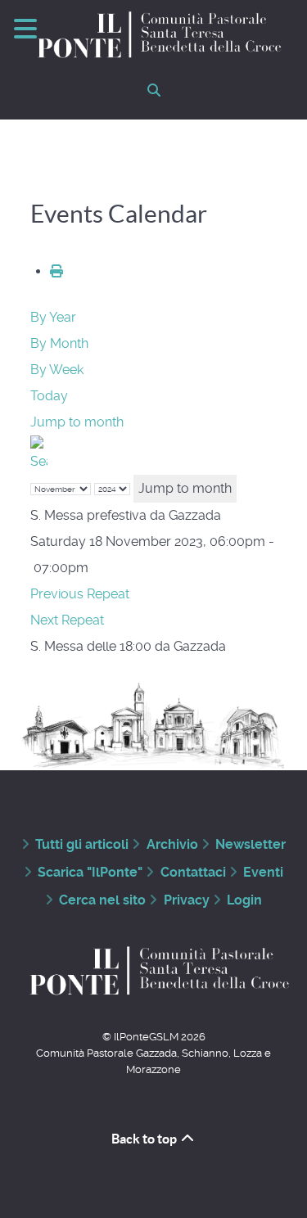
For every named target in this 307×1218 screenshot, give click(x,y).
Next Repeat (67, 620)
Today (49, 396)
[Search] (38, 454)
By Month (59, 343)
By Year (53, 317)
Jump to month (77, 422)
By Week (57, 369)
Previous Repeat (79, 594)
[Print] (56, 271)
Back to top (145, 1138)
